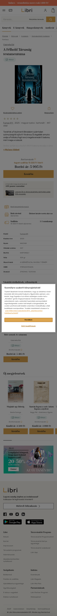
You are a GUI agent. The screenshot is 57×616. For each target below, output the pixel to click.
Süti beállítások (28, 326)
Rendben (28, 320)
